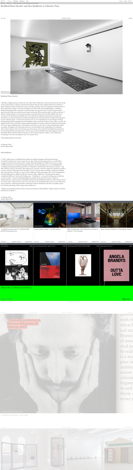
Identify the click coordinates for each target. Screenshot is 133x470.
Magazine (10, 1)
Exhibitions (22, 1)
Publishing (15, 1)
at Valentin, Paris (6, 144)
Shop (27, 1)
